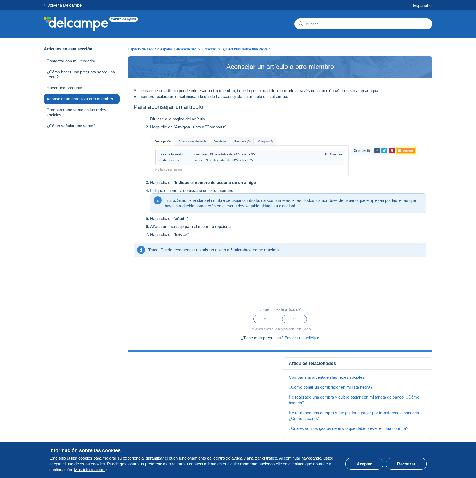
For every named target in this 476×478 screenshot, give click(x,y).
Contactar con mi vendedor (71, 61)
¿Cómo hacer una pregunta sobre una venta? (81, 74)
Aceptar (364, 463)
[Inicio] (76, 24)
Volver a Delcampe (63, 5)
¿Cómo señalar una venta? (71, 125)
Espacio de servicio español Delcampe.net (162, 49)
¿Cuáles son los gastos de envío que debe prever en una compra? (348, 428)
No (294, 319)
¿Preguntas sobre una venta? (246, 49)
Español (421, 5)
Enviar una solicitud (301, 338)
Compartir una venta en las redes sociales (76, 112)
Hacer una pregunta (64, 88)
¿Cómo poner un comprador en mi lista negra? (330, 387)
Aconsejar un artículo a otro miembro (80, 99)
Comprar (209, 49)
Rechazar (406, 463)
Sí (265, 319)
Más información (89, 469)
